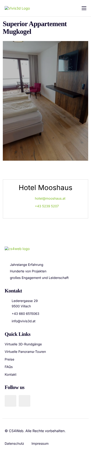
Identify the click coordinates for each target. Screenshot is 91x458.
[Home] (17, 8)
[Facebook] (10, 401)
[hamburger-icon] (84, 8)
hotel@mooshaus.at (50, 199)
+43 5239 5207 (47, 206)
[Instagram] (24, 401)
